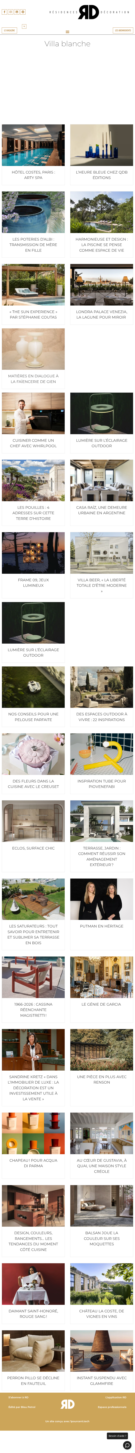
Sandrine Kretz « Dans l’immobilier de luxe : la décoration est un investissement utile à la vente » (33, 1088)
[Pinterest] (22, 12)
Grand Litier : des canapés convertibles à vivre (33, 108)
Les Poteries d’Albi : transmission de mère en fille (33, 245)
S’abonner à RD (18, 1397)
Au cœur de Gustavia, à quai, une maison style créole (102, 1166)
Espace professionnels (112, 1407)
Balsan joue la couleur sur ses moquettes (102, 1238)
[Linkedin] (16, 12)
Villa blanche (67, 43)
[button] (24, 26)
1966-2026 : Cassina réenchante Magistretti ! (33, 1010)
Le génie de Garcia (102, 1004)
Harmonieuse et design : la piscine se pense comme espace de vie (102, 245)
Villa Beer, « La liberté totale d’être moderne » (102, 585)
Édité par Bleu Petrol (21, 1407)
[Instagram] (10, 12)
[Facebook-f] (4, 12)
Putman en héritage (101, 926)
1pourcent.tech (80, 1421)
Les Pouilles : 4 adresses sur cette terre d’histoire (33, 513)
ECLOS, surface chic (33, 848)
